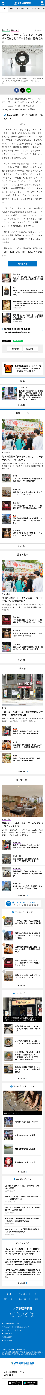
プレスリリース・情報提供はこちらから (16, 1327)
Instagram (25, 1314)
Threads (32, 1314)
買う (28, 9)
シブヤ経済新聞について (11, 1323)
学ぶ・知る (15, 30)
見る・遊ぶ (20, 9)
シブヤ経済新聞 (22, 3)
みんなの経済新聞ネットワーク (22, 1363)
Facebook (12, 1314)
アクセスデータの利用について (13, 1330)
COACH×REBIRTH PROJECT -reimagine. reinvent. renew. (18, 330)
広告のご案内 (7, 1337)
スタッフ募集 (7, 1340)
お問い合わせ (7, 1334)
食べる (12, 9)
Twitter (19, 1314)
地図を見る (22, 263)
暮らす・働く (36, 9)
